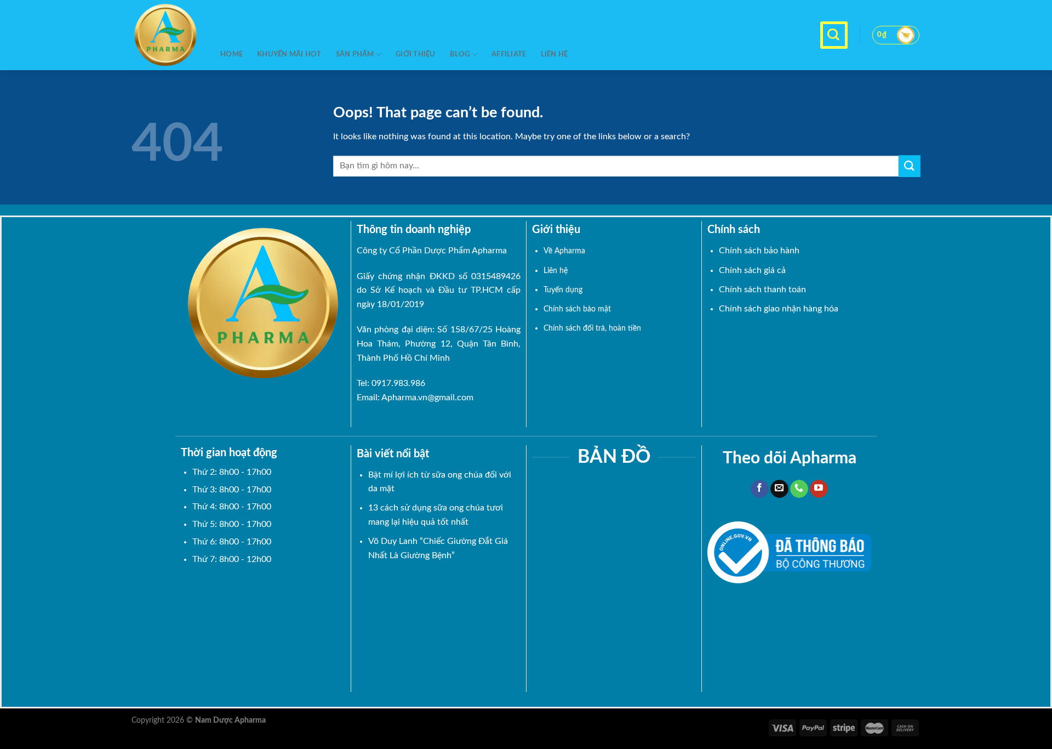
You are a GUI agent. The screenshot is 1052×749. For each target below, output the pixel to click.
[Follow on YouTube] (819, 489)
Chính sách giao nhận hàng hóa (778, 308)
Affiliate (508, 54)
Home (231, 54)
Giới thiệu (416, 54)
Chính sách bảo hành (759, 250)
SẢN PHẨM (355, 54)
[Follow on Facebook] (760, 489)
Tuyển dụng (563, 290)
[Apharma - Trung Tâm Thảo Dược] (168, 35)
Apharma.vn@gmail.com (427, 397)
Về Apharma (564, 251)
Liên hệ (554, 54)
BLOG (460, 54)
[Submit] (910, 166)
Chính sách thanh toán (762, 289)
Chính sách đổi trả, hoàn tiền (592, 328)
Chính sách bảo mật (577, 309)
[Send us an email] (779, 489)
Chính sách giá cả (752, 270)
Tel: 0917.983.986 (391, 383)
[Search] (834, 35)
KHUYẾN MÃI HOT (289, 54)
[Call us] (799, 489)
